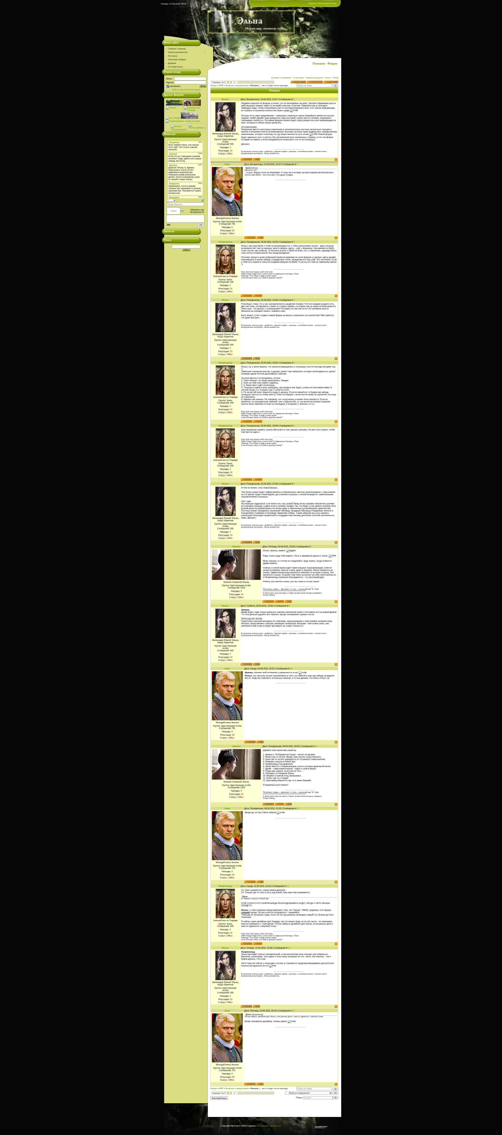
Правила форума (314, 78)
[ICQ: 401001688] (260, 237)
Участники (298, 78)
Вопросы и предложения (237, 86)
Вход (334, 3)
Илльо (225, 99)
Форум (213, 86)
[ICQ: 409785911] (288, 601)
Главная (312, 3)
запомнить (175, 86)
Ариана (236, 546)
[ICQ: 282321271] (256, 159)
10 (291, 668)
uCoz (278, 1126)
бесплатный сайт (265, 1126)
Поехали (254, 86)
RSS (335, 78)
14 (289, 948)
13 (287, 886)
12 (298, 808)
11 (316, 746)
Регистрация (324, 3)
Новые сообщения (282, 78)
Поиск (328, 78)
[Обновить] (202, 200)
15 (293, 1010)
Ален (227, 164)
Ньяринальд (225, 242)
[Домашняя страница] (257, 295)
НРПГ (221, 86)
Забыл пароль (179, 89)
